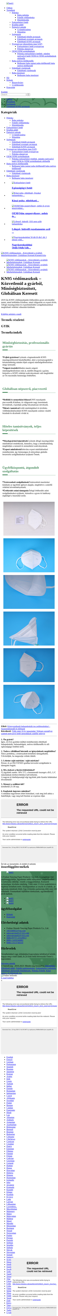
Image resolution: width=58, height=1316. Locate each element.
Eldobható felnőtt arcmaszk (28, 37)
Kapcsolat (10, 87)
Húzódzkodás (23, 20)
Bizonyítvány (17, 82)
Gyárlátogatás (18, 85)
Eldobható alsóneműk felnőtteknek (16, 971)
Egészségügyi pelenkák (46, 968)
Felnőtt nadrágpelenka (25, 968)
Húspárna (21, 32)
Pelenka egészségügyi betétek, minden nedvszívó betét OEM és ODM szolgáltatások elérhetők (36, 56)
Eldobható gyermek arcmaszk (29, 39)
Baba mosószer (18, 73)
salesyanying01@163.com (17, 933)
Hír (7, 78)
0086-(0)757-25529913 (16, 938)
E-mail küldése (7, 978)
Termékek (10, 10)
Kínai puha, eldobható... (25, 200)
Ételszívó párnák (19, 27)
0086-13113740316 (14, 943)
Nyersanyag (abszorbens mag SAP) (27, 44)
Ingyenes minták (8, 963)
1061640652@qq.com (16, 931)
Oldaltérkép (50, 966)
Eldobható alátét (8, 968)
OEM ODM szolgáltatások (23, 51)
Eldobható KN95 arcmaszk (28, 41)
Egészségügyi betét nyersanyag (30, 46)
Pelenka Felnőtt (38, 971)
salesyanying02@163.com (17, 935)
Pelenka (15, 13)
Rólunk (9, 80)
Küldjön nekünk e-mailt (11, 314)
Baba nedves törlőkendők (23, 61)
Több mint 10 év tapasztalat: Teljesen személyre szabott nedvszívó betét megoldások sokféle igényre (26, 732)
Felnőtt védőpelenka (26, 17)
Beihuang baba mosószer (28, 75)
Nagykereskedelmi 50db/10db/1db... (22, 246)
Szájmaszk (16, 34)
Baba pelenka (23, 15)
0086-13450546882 (14, 940)
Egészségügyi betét (20, 22)
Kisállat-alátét (17, 25)
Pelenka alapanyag (25, 49)
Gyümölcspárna (24, 29)
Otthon (9, 8)
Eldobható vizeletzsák (21, 68)
